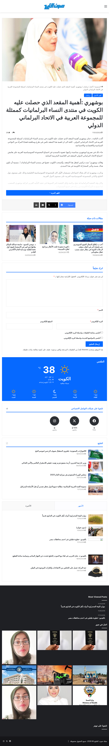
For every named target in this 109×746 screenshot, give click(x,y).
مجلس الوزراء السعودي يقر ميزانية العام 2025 (68, 475)
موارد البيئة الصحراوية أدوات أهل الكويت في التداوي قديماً (64, 516)
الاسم (100, 310)
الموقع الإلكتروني (46, 321)
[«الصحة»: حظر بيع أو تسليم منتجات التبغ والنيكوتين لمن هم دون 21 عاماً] (90, 695)
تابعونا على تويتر (100, 725)
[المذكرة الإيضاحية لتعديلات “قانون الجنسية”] (90, 640)
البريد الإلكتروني (96, 321)
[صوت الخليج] (54, 6)
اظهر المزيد (55, 193)
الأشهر (80, 506)
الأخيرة (28, 506)
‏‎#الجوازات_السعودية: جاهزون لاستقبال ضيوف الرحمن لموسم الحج (60, 451)
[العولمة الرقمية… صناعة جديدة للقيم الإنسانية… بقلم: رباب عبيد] (19, 647)
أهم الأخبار (97, 95)
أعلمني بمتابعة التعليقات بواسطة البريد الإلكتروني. (82, 333)
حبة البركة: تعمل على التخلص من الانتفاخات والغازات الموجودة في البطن (58, 568)
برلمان (85, 87)
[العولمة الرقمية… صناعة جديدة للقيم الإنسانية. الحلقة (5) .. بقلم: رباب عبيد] (19, 702)
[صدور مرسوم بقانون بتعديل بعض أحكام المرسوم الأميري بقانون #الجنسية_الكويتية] (54, 640)
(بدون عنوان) (81, 527)
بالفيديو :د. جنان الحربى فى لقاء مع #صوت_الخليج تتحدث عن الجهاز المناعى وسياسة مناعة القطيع (49, 556)
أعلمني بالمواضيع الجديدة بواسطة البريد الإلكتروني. (82, 338)
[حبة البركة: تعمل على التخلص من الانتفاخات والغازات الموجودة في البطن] (95, 571)
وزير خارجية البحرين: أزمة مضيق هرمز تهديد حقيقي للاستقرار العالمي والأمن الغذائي (54, 463)
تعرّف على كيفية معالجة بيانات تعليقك (36, 350)
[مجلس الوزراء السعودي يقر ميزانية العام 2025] (95, 478)
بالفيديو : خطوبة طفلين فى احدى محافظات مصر (67, 539)
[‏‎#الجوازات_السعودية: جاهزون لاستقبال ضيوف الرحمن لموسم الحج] (95, 455)
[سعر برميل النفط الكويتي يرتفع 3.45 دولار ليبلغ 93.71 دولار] (54, 675)
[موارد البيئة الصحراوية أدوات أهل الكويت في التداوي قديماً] (95, 519)
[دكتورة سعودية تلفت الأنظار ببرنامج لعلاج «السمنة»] (54, 234)
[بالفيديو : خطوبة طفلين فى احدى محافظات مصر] (95, 545)
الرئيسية (98, 87)
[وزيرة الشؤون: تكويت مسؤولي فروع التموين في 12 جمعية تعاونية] (54, 695)
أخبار (91, 87)
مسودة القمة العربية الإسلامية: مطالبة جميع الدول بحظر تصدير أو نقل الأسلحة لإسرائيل (53, 486)
